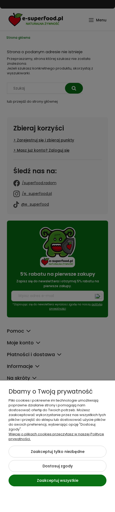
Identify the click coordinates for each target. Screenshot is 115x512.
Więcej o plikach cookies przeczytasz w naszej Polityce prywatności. (56, 436)
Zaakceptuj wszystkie (57, 480)
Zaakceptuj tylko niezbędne (58, 451)
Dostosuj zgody (58, 466)
